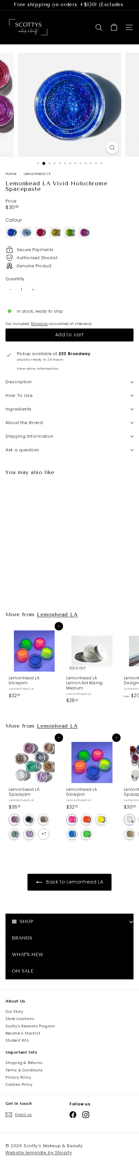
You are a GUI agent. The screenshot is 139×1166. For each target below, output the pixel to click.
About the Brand (24, 423)
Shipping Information (29, 436)
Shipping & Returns (24, 1062)
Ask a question (22, 450)
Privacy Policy (18, 1077)
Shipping (39, 323)
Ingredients (18, 409)
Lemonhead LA (37, 173)
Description (18, 382)
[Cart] (114, 27)
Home (11, 173)
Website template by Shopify (38, 1152)
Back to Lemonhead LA (74, 882)
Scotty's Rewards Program (30, 1026)
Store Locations (20, 1018)
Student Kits (17, 1040)
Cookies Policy (18, 1084)
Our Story (14, 1011)
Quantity (15, 279)
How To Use (19, 395)
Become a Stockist (22, 1033)
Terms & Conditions (24, 1070)
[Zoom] (112, 148)
